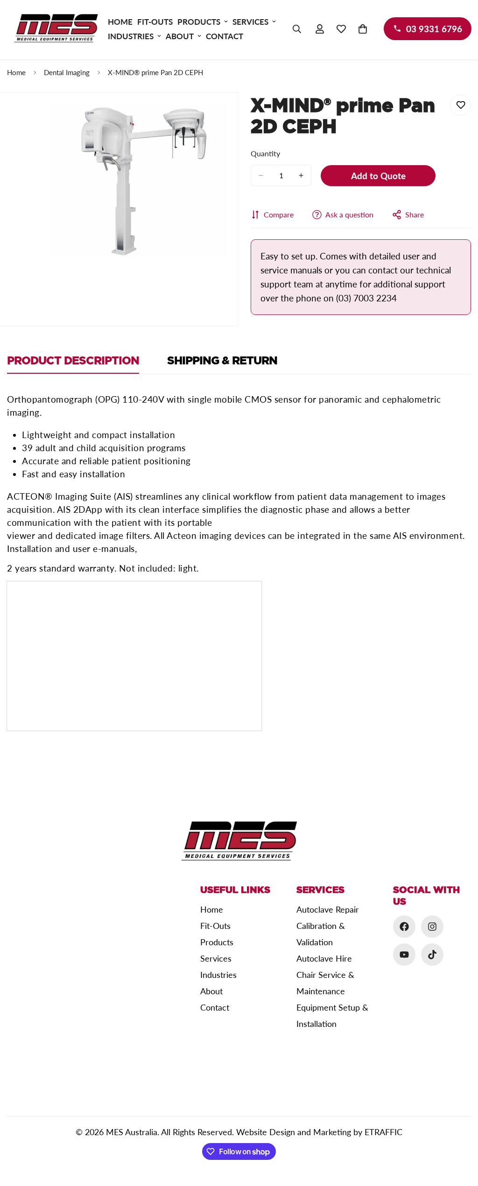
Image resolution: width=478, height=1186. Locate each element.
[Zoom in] (218, 124)
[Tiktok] (432, 954)
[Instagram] (432, 926)
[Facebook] (404, 926)
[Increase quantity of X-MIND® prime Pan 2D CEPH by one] (301, 175)
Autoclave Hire (324, 958)
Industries (131, 36)
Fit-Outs (155, 22)
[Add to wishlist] (460, 105)
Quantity (265, 153)
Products (198, 22)
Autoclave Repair (327, 909)
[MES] (56, 28)
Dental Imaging (67, 72)
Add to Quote (378, 175)
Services (250, 22)
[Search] (297, 29)
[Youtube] (404, 954)
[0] (362, 29)
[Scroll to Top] (460, 1135)
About (180, 36)
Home (120, 22)
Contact (224, 36)
